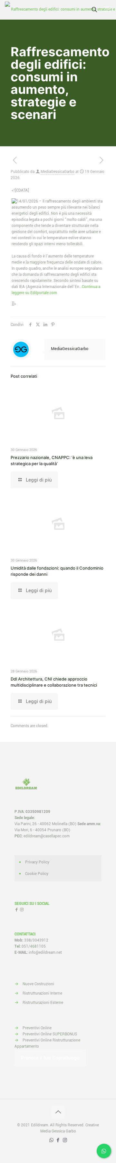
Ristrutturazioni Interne (42, 993)
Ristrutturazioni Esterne (43, 1002)
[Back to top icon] (58, 1112)
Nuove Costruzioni (38, 984)
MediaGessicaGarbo (57, 172)
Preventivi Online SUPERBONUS (50, 1034)
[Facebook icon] (58, 1140)
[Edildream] (60, 10)
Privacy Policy (37, 862)
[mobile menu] (107, 9)
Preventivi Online (37, 1028)
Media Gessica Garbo (58, 1131)
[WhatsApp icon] (51, 1140)
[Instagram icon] (65, 1140)
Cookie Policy (36, 874)
